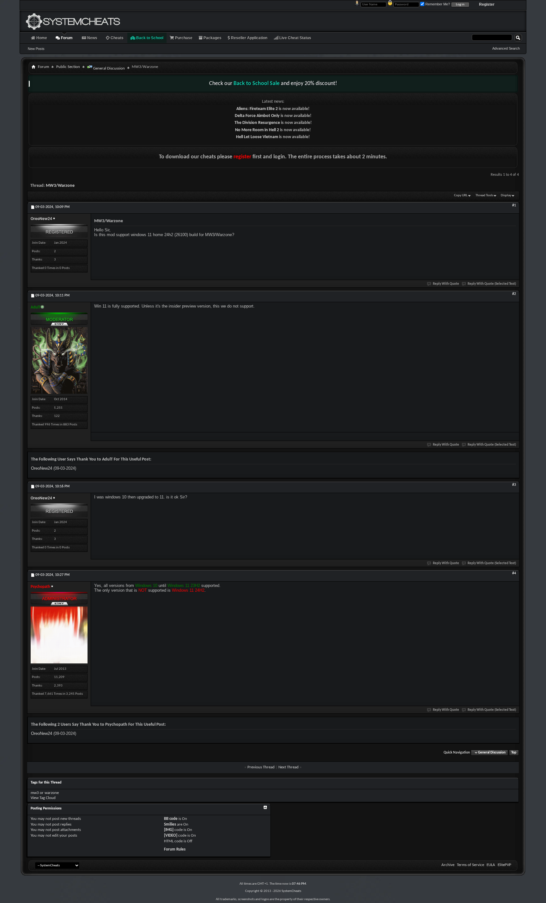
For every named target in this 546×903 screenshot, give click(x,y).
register (242, 157)
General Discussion (108, 68)
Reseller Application (248, 38)
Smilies (170, 824)
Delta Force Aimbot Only (257, 115)
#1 (514, 205)
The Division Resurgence (257, 122)
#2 (514, 294)
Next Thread (288, 767)
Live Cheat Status (294, 38)
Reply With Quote (446, 284)
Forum (66, 38)
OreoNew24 (41, 468)
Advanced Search (506, 48)
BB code (171, 819)
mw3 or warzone (45, 793)
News (91, 38)
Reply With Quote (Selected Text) (492, 284)
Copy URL (461, 195)
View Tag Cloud (43, 798)
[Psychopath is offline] (59, 635)
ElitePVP (504, 865)
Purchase (183, 38)
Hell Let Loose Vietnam (257, 137)
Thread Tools (484, 195)
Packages (212, 38)
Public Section (68, 67)
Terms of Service (470, 865)
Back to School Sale (257, 84)
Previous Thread (261, 767)
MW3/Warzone (60, 185)
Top (513, 752)
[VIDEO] (170, 835)
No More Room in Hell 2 (257, 130)
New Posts (36, 49)
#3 (514, 485)
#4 (514, 573)
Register (486, 4)
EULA (491, 865)
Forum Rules (174, 849)
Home (41, 38)
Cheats (117, 38)
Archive (447, 865)
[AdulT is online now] (59, 360)
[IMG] (168, 830)
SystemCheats (291, 891)
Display (506, 195)
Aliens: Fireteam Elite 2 (257, 109)
